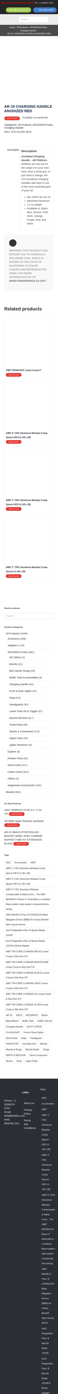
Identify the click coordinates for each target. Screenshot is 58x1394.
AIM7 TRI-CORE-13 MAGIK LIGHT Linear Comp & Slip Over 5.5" (27, 985)
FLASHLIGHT (13, 1032)
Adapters (13, 645)
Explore (12, 751)
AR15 (19, 1015)
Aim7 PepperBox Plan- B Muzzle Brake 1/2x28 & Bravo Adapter (25, 943)
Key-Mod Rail (29, 1043)
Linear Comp (15, 771)
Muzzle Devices (18, 718)
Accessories (20, 862)
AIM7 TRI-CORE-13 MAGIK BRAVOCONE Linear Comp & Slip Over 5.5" (27, 964)
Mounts (43, 1043)
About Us (29, 1103)
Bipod (44, 1015)
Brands (10, 792)
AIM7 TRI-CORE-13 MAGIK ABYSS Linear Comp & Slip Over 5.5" (27, 954)
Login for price (12, 118)
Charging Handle (13, 127)
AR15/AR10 (32, 1015)
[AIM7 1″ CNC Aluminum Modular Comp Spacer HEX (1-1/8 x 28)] (29, 452)
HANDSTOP (12, 1043)
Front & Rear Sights (20, 691)
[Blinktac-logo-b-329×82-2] (9, 19)
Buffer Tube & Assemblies (23, 677)
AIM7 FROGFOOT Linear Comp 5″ (24, 370)
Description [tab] (12, 149)
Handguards (16, 704)
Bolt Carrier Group (19, 670)
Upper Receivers (18, 745)
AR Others (15, 657)
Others (11, 778)
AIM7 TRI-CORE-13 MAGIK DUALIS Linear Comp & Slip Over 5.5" (27, 975)
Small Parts (15, 724)
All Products (24, 124)
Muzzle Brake (32, 1049)
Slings (46, 1049)
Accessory (13, 638)
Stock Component (38, 1055)
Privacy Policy (28, 1112)
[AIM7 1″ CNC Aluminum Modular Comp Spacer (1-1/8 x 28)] (29, 519)
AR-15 (9, 1015)
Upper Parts (16, 738)
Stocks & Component (21, 731)
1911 (8, 862)
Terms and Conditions (29, 1124)
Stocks (9, 1061)
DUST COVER (34, 1026)
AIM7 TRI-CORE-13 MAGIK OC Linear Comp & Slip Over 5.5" (28, 996)
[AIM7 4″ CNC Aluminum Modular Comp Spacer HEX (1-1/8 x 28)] (29, 385)
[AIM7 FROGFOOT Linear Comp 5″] (29, 322)
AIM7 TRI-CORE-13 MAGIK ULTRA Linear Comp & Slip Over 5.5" (27, 1007)
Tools (19, 1061)
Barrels (13, 664)
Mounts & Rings (14, 1049)
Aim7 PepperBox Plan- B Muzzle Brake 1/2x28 (25, 932)
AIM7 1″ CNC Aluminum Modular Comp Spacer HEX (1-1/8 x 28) (25, 870)
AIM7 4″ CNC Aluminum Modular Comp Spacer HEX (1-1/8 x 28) (25, 881)
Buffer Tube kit (45, 1021)
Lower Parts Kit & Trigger (23, 711)
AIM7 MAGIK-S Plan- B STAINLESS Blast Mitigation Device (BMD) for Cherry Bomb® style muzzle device (27, 919)
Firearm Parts (15, 758)
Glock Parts (14, 765)
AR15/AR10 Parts (43, 124)
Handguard (36, 1038)
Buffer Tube (28, 1021)
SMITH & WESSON (16, 1055)
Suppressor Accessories (21, 785)
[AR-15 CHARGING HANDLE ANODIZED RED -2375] (29, 73)
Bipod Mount (12, 1021)
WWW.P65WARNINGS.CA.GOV (27, 280)
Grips (12, 697)
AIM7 (33, 862)
